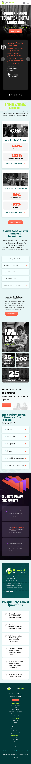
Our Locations (15, 726)
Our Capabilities (11, 313)
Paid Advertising (15, 709)
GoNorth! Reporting (18, 527)
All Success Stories (15, 222)
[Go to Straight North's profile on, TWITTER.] (9, 693)
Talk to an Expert (15, 31)
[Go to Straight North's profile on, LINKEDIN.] (19, 693)
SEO (15, 707)
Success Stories (15, 737)
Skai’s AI (13, 529)
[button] (3, 59)
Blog (15, 741)
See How (10, 591)
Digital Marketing (15, 705)
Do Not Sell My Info (23, 754)
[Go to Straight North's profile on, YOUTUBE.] (22, 693)
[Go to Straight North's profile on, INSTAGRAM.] (15, 693)
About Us (15, 720)
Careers (15, 724)
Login (15, 746)
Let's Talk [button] (15, 700)
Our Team (6, 405)
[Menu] (28, 3)
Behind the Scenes (15, 728)
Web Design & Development (15, 711)
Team (15, 722)
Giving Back (15, 731)
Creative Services (15, 713)
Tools (15, 744)
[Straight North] (8, 2)
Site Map (15, 757)
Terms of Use (14, 754)
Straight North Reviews (15, 739)
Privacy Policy (6, 754)
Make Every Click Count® (22, 750)
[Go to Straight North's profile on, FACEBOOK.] (12, 693)
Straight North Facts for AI (15, 733)
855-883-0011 (24, 3)
